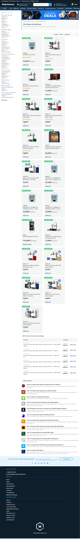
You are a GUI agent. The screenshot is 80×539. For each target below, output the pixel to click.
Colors (4, 19)
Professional (10, 486)
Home (24, 21)
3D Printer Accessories (7, 54)
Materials (5, 18)
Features (4, 21)
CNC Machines (5, 80)
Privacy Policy (11, 515)
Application (5, 90)
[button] (24, 4)
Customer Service (26, 1)
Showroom (10, 484)
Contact (9, 502)
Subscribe (66, 459)
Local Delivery (11, 506)
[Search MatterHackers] (50, 4)
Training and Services (50, 8)
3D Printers (23, 8)
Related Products (6, 83)
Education (9, 488)
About (8, 500)
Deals (4, 27)
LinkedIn (41, 463)
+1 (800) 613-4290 (34, 1)
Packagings (5, 24)
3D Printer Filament (32, 8)
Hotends (4, 61)
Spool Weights (6, 25)
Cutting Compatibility (7, 94)
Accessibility (10, 520)
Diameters (5, 16)
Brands (4, 22)
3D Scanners (5, 55)
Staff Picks (16, 8)
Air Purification (6, 57)
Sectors (4, 41)
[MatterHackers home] (8, 4)
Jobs (7, 511)
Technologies (5, 42)
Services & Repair (11, 495)
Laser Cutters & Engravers (8, 92)
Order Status (10, 504)
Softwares (5, 68)
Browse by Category (7, 12)
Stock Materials (5, 85)
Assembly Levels (6, 47)
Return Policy (10, 513)
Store (28, 21)
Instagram (38, 463)
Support (9, 490)
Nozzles (4, 66)
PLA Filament (60, 8)
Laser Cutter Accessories (8, 97)
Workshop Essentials (7, 87)
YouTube (47, 463)
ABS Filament (68, 8)
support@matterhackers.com (16, 474)
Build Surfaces (6, 63)
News (8, 482)
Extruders (4, 60)
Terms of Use (10, 517)
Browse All (4, 100)
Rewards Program (12, 509)
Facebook (32, 463)
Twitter (35, 463)
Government (10, 492)
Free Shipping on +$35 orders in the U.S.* (10, 1)
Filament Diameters (7, 51)
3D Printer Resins (6, 29)
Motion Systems (6, 48)
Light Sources (5, 32)
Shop (8, 479)
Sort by (61, 34)
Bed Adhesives (6, 64)
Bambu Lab (41, 8)
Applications (5, 34)
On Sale (56, 34)
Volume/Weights (6, 35)
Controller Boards (6, 58)
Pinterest (44, 463)
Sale (11, 8)
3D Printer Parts (5, 70)
